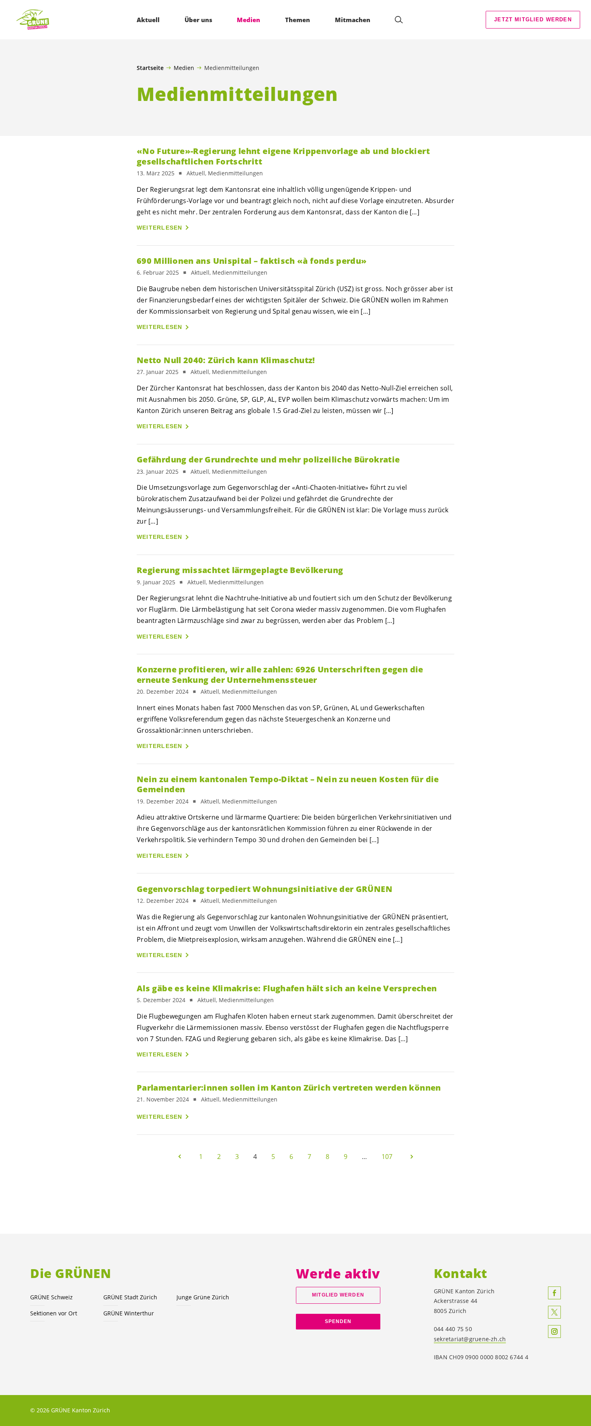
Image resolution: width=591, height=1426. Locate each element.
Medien (184, 67)
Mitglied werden (338, 1295)
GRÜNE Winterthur (128, 1313)
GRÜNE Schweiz (51, 1297)
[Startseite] (36, 19)
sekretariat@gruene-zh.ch (470, 1339)
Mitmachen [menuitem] (352, 20)
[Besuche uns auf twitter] (554, 1312)
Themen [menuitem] (297, 20)
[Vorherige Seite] (179, 1156)
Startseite (150, 68)
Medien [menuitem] (248, 20)
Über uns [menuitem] (198, 20)
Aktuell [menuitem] (148, 20)
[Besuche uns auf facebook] (554, 1292)
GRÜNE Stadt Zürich (130, 1297)
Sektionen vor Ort (53, 1313)
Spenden (338, 1321)
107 (387, 1156)
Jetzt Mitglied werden (533, 19)
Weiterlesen (160, 227)
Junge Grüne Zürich (202, 1297)
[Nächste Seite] (411, 1156)
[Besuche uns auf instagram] (554, 1331)
